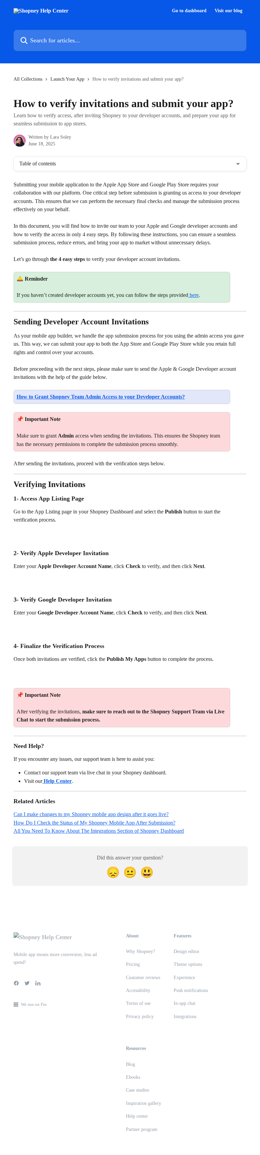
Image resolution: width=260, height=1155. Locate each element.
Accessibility (138, 990)
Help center (137, 1116)
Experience (184, 977)
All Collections (28, 79)
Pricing (133, 964)
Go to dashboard (189, 10)
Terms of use (138, 1003)
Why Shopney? (140, 951)
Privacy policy (140, 1016)
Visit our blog (228, 10)
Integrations (185, 1016)
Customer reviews (143, 977)
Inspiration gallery (143, 1103)
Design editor (186, 951)
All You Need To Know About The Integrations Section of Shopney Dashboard (99, 831)
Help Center (57, 781)
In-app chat (184, 1003)
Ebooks (133, 1077)
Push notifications (191, 990)
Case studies (137, 1090)
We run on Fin (34, 1004)
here (193, 295)
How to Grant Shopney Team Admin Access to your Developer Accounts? (101, 397)
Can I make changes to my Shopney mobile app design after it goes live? (91, 814)
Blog (130, 1064)
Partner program (141, 1129)
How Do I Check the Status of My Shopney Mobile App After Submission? (94, 823)
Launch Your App (67, 79)
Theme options (188, 964)
